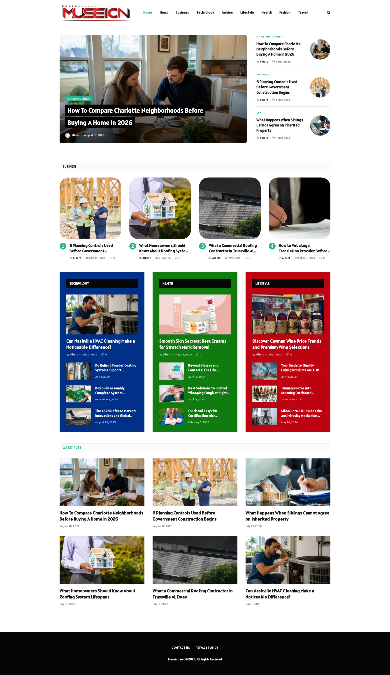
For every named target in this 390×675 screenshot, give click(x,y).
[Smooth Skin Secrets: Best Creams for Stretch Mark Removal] (195, 314)
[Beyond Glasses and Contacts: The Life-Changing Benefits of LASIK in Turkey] (171, 371)
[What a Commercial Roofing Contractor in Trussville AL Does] (230, 208)
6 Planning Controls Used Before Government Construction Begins (276, 87)
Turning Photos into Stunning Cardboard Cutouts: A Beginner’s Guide (297, 390)
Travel (303, 12)
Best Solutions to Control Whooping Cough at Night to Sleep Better (207, 390)
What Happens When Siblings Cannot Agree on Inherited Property (279, 125)
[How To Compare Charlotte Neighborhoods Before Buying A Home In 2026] (153, 89)
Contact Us (181, 648)
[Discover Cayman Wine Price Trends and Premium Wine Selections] (288, 314)
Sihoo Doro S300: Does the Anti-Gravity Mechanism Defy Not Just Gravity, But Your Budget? (301, 413)
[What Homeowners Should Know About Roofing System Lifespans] (160, 208)
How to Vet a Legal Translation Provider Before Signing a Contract (303, 248)
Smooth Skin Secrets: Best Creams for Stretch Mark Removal (192, 344)
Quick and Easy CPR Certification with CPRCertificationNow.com (207, 413)
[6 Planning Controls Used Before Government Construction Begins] (320, 87)
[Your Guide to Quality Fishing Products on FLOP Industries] (264, 371)
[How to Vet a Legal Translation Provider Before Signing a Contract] (299, 208)
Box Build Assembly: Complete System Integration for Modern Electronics (113, 390)
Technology (205, 12)
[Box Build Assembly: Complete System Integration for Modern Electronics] (78, 393)
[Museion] (96, 12)
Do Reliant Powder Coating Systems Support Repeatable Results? (115, 368)
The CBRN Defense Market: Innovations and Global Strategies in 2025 (115, 413)
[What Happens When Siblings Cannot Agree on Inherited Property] (320, 125)
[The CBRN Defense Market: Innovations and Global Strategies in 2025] (78, 416)
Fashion (227, 12)
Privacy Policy (207, 648)
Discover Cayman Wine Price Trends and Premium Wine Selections (286, 344)
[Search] (328, 12)
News (164, 12)
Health (267, 12)
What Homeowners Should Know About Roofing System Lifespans (164, 248)
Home (147, 12)
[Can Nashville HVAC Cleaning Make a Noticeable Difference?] (102, 314)
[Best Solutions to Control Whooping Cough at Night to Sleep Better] (171, 393)
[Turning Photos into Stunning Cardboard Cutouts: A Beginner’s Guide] (264, 393)
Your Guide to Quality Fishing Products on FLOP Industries (300, 368)
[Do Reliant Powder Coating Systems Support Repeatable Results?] (78, 371)
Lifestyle (247, 12)
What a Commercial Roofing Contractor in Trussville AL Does (233, 248)
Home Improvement (79, 98)
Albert (76, 135)
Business (182, 12)
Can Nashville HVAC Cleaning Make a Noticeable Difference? (100, 344)
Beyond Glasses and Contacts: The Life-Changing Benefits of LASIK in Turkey (208, 368)
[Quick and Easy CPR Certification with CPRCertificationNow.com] (171, 416)
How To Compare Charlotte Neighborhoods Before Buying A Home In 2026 (278, 49)
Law (259, 112)
